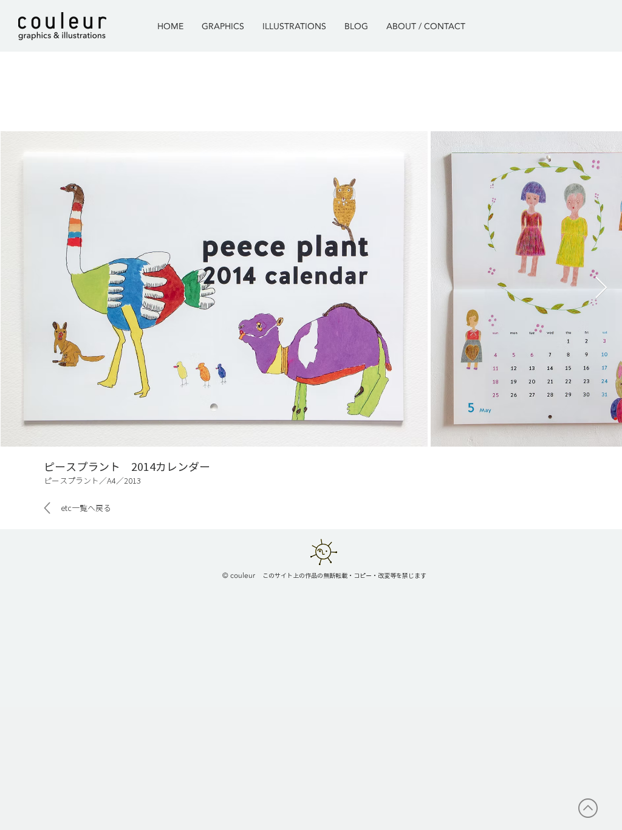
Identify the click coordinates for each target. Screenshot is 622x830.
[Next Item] (601, 288)
